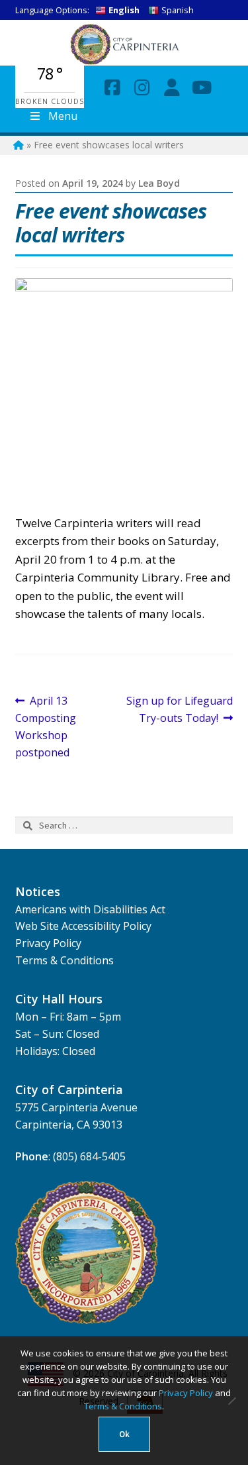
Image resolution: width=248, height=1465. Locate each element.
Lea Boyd (159, 183)
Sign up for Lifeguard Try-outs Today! (179, 709)
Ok (124, 1434)
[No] (231, 1400)
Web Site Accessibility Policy (83, 926)
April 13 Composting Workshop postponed (45, 726)
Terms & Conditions (64, 960)
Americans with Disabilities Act (90, 909)
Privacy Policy (48, 943)
